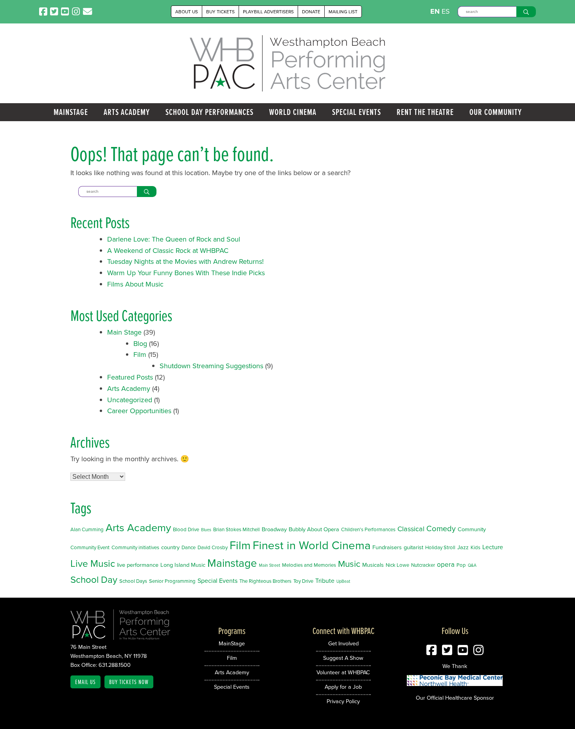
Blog (140, 343)
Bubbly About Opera (314, 529)
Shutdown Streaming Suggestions (211, 366)
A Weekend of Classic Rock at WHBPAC (167, 250)
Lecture (492, 547)
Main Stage (124, 332)
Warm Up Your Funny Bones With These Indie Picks (186, 273)
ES (446, 11)
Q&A (472, 565)
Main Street (269, 565)
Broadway (274, 529)
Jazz (463, 547)
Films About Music (135, 284)
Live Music (92, 563)
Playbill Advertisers (268, 11)
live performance (137, 565)
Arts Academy (127, 112)
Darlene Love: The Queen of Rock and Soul (173, 239)
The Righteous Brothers (265, 580)
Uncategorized (129, 400)
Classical (410, 528)
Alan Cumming (87, 529)
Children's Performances (368, 529)
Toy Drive (303, 580)
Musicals (373, 565)
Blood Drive (186, 529)
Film (139, 354)
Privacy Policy (343, 701)
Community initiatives (135, 547)
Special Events (356, 112)
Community (472, 529)
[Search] (526, 11)
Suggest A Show (343, 658)
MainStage (71, 112)
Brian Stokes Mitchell (236, 529)
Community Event (90, 547)
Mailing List (343, 11)
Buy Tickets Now (129, 681)
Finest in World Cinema (311, 545)
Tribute (324, 580)
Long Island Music (182, 565)
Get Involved (343, 643)
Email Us (85, 681)
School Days (133, 580)
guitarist (413, 547)
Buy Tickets (220, 11)
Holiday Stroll (440, 547)
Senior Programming (172, 580)
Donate (311, 11)
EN (435, 11)
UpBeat (343, 581)
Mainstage (232, 562)
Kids (475, 547)
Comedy (441, 528)
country (170, 547)
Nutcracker (423, 564)
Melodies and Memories (309, 564)
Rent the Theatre (425, 112)
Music (349, 563)
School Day (93, 579)
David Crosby (213, 547)
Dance (188, 547)
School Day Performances (209, 112)
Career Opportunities (139, 411)
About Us (186, 11)
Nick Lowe (397, 564)
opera (446, 564)
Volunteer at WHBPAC (343, 672)
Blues (206, 529)
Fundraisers (387, 547)
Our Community (495, 112)
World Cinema (292, 112)
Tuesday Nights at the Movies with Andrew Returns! (185, 261)
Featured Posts (130, 377)
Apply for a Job (343, 686)
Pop (461, 564)
